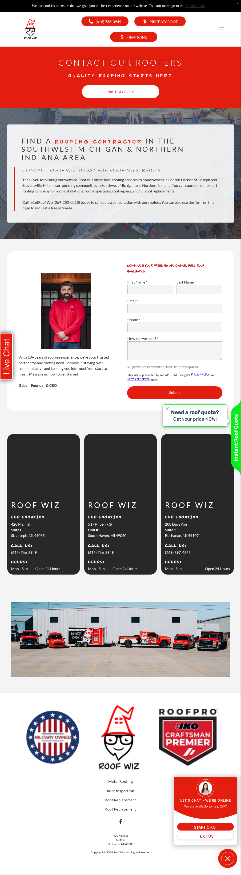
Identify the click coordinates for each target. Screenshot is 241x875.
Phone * (133, 319)
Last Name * (186, 282)
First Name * (137, 282)
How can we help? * (142, 338)
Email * (132, 301)
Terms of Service (138, 379)
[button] (221, 29)
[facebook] (120, 822)
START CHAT (205, 827)
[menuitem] (120, 781)
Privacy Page (195, 6)
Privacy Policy (200, 374)
